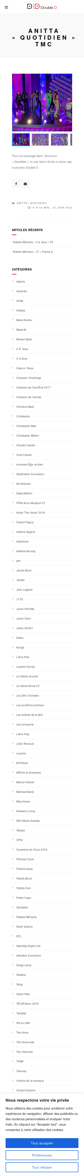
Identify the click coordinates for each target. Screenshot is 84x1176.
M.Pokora (22, 763)
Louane (21, 753)
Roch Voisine (24, 926)
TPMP (20, 1061)
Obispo (20, 830)
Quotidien (38, 203)
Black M (21, 329)
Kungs (20, 647)
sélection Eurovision (28, 955)
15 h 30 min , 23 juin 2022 (51, 207)
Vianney (21, 1071)
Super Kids (23, 994)
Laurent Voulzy (25, 666)
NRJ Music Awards (28, 820)
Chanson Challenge (28, 378)
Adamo (20, 281)
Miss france (23, 801)
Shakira (21, 974)
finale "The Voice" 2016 (30, 512)
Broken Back (24, 339)
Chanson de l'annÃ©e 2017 (33, 387)
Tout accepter (42, 1143)
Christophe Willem (27, 435)
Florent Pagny (25, 522)
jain (18, 560)
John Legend (24, 589)
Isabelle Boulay (26, 551)
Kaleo (20, 638)
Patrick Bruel (24, 878)
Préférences (42, 1155)
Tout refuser (42, 1167)
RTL (19, 936)
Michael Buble (25, 792)
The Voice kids (25, 1042)
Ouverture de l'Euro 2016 (31, 849)
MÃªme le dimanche (28, 772)
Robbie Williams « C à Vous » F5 (33, 242)
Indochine (22, 541)
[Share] (16, 183)
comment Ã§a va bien (29, 464)
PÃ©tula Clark (25, 859)
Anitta (22, 203)
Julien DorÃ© (24, 628)
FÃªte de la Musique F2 (30, 503)
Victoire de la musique (30, 1080)
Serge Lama (24, 965)
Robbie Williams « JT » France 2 (33, 251)
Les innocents (25, 724)
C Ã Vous (22, 349)
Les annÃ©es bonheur (30, 705)
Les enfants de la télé (29, 715)
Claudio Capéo (25, 445)
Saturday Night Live (28, 946)
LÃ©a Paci (23, 657)
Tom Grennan (24, 1052)
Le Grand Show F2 (28, 686)
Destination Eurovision (30, 474)
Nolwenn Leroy (25, 811)
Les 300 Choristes (27, 695)
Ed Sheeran (23, 483)
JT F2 (19, 599)
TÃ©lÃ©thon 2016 (27, 1003)
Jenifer (20, 580)
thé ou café (23, 1023)
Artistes (21, 310)
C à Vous (22, 358)
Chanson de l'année (28, 397)
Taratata (21, 1013)
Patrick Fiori (23, 888)
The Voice (22, 1032)
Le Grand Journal (27, 676)
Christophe (23, 416)
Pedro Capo (23, 897)
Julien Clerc (23, 618)
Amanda (21, 291)
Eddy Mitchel (24, 493)
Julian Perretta (25, 609)
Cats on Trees (24, 368)
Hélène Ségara (25, 532)
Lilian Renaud (25, 743)
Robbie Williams (26, 917)
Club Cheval (24, 455)
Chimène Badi (25, 406)
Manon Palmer (25, 782)
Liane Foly (22, 734)
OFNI (19, 840)
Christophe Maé (26, 426)
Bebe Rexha (24, 320)
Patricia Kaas (24, 869)
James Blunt (24, 570)
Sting (19, 984)
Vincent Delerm (25, 1090)
